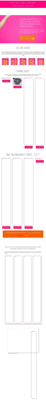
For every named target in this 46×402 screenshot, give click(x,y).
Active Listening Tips (22, 2)
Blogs (14, 2)
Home (11, 2)
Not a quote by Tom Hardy (29, 6)
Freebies (17, 2)
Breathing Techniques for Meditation (18, 6)
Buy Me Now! (6, 80)
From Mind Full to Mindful (31, 2)
